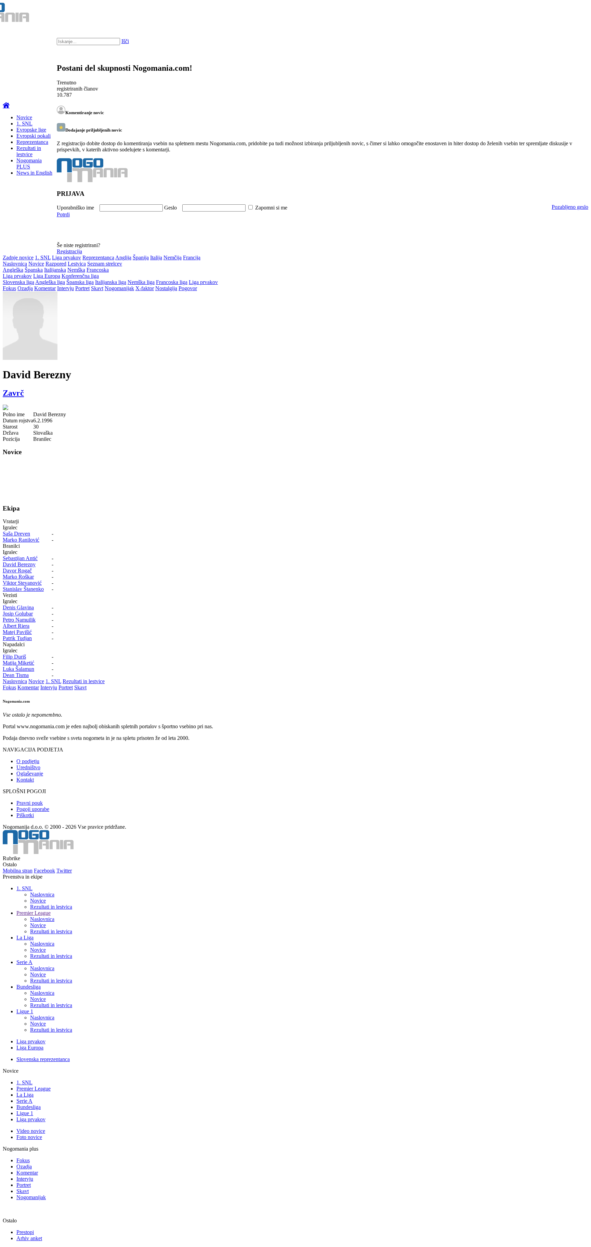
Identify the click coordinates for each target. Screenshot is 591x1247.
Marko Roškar (18, 577)
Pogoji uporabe (32, 809)
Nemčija (172, 257)
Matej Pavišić (17, 632)
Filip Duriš (14, 657)
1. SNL (24, 123)
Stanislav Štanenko (23, 589)
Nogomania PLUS (29, 164)
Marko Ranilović (21, 540)
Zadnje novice (18, 257)
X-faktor (144, 288)
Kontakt (25, 780)
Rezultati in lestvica (51, 907)
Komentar (45, 288)
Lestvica (77, 264)
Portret (82, 288)
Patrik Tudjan (17, 638)
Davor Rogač (17, 570)
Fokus (9, 288)
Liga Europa (46, 276)
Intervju (65, 288)
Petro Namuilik (19, 620)
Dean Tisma (16, 675)
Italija (156, 257)
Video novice (30, 1131)
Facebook (44, 870)
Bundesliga (28, 987)
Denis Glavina (18, 607)
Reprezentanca (32, 142)
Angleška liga (50, 282)
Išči (125, 41)
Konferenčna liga (80, 276)
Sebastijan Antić (20, 558)
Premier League (33, 913)
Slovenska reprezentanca (43, 1059)
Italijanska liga (110, 282)
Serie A (24, 962)
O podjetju (27, 761)
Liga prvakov (66, 257)
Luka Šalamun (18, 669)
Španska (34, 270)
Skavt (97, 288)
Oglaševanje (29, 773)
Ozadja (25, 288)
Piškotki (25, 815)
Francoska (98, 270)
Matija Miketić (18, 663)
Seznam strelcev (104, 264)
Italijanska (55, 270)
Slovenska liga (18, 282)
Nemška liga (141, 282)
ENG (572, 13)
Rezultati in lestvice (28, 151)
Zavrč (13, 393)
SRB (558, 13)
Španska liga (80, 282)
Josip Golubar (18, 613)
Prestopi (25, 1232)
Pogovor (188, 288)
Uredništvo (28, 767)
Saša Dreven (16, 534)
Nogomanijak (119, 288)
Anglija (123, 257)
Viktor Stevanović (22, 583)
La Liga (25, 937)
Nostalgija (166, 288)
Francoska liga (171, 282)
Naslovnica (15, 264)
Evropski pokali (33, 136)
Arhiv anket (29, 1238)
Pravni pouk (29, 803)
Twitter (64, 870)
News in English (34, 173)
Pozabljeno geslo (570, 207)
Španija (141, 257)
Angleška (13, 270)
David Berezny (19, 564)
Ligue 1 (24, 1011)
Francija (191, 257)
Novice (24, 117)
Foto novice (29, 1137)
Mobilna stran (17, 870)
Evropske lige (31, 130)
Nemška (76, 270)
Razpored (55, 264)
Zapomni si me (271, 208)
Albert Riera (16, 626)
